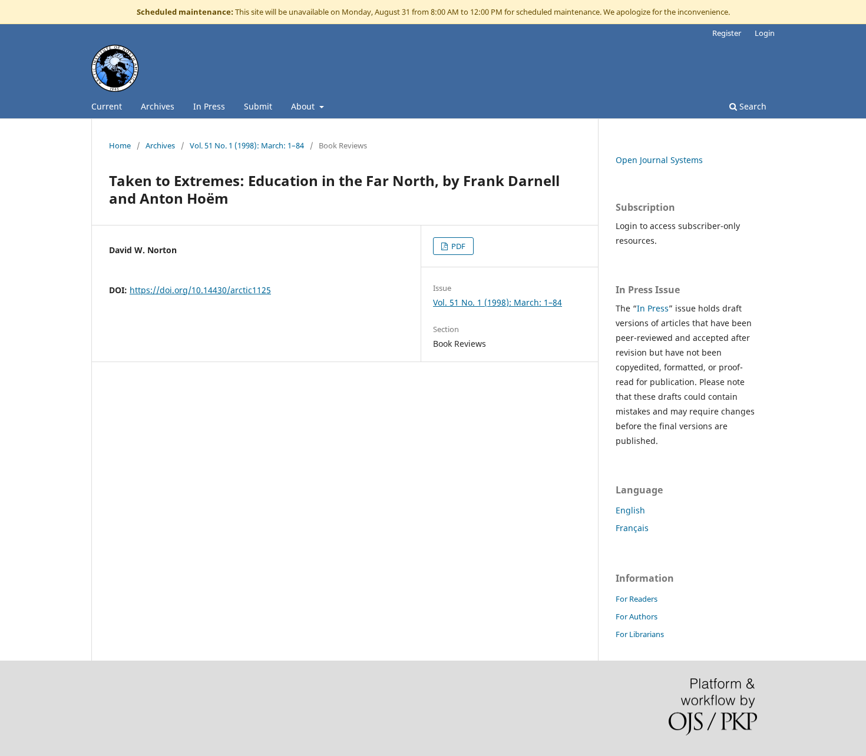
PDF (457, 246)
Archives (157, 106)
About (304, 106)
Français (632, 527)
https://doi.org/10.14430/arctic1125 (200, 290)
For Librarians (640, 634)
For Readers (636, 598)
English (630, 510)
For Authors (636, 616)
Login (765, 33)
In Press (209, 106)
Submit (258, 106)
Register (726, 33)
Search (751, 106)
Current (106, 106)
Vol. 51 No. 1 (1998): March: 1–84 (247, 145)
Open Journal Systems (659, 159)
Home (120, 145)
